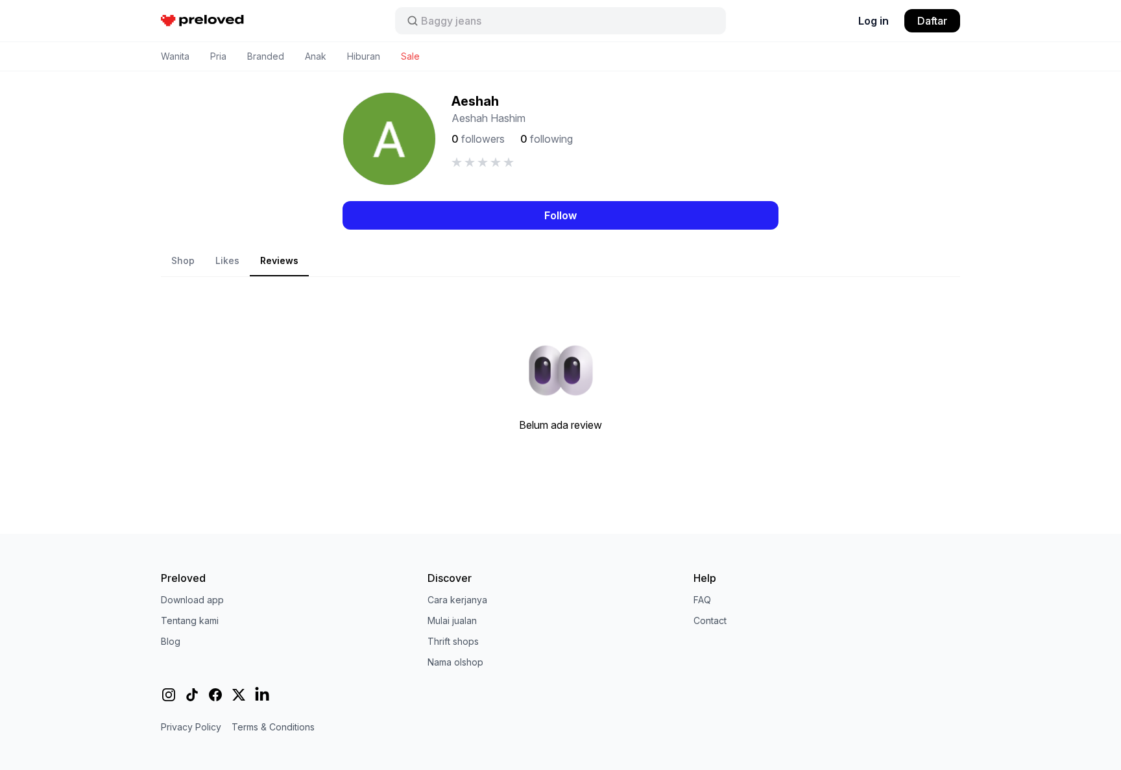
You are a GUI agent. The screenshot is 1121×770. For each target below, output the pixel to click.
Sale (410, 56)
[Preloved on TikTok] (192, 695)
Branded (265, 56)
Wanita (175, 56)
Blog (170, 641)
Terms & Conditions (273, 726)
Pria (218, 56)
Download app (192, 599)
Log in (873, 20)
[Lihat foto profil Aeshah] (389, 139)
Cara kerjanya (457, 599)
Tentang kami (190, 620)
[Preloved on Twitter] (239, 695)
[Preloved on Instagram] (168, 695)
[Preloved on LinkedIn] (262, 695)
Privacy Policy (191, 726)
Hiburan (363, 56)
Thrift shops (453, 641)
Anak (315, 56)
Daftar (932, 20)
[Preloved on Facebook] (215, 695)
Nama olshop (455, 662)
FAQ (702, 599)
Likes (227, 260)
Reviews (279, 260)
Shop (183, 260)
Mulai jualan (452, 620)
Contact (710, 620)
